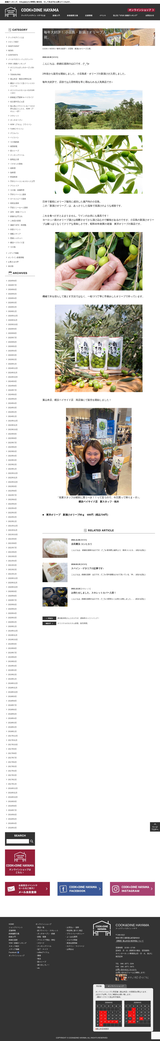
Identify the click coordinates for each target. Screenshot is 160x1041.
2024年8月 (12, 386)
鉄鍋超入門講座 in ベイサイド (22, 97)
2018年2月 (12, 727)
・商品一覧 (40, 927)
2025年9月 (12, 329)
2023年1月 (12, 469)
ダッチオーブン (16, 120)
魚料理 (13, 173)
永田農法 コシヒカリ (81, 544)
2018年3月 (12, 723)
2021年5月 (12, 556)
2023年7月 (12, 443)
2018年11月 (12, 688)
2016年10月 (13, 797)
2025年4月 (12, 351)
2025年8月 (12, 333)
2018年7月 (12, 705)
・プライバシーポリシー (74, 934)
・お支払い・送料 (72, 927)
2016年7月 (12, 810)
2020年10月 (13, 587)
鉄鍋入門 (12, 937)
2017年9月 (12, 749)
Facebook (13, 952)
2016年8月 (12, 806)
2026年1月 (12, 311)
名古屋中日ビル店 (17, 102)
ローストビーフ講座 (18, 199)
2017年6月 (12, 762)
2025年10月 (13, 324)
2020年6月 (12, 605)
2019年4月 (12, 666)
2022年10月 (13, 482)
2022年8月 (12, 491)
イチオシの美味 (16, 164)
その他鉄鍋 (14, 142)
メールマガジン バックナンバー (20, 59)
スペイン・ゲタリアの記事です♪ (87, 568)
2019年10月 (13, 640)
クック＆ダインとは (16, 37)
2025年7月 (12, 338)
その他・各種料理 (17, 190)
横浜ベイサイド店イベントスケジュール (22, 84)
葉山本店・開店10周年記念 (21, 79)
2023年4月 (12, 456)
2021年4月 (12, 561)
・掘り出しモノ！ (43, 965)
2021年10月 (13, 535)
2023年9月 (12, 434)
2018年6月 (12, 710)
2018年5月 (12, 714)
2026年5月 (12, 294)
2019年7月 (12, 653)
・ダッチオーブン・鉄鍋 (45, 934)
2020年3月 (12, 618)
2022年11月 (12, 478)
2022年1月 (12, 521)
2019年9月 (12, 644)
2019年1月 (12, 679)
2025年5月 (12, 346)
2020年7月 (12, 600)
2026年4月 (12, 298)
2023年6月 (12, 447)
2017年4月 (12, 771)
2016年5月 (12, 819)
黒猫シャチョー (16, 238)
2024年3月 (12, 408)
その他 (13, 247)
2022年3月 (12, 513)
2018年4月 (12, 718)
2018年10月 (13, 692)
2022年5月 (12, 504)
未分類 (10, 266)
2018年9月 (12, 696)
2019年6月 (12, 657)
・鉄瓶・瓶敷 (41, 937)
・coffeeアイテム (42, 952)
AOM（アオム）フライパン (21, 124)
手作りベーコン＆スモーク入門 (22, 181)
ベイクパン (14, 138)
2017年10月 (13, 745)
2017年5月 (12, 766)
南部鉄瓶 (13, 146)
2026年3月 (12, 303)
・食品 (38, 959)
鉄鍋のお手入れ (16, 216)
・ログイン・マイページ (74, 946)
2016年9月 (12, 801)
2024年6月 (12, 394)
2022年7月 (12, 495)
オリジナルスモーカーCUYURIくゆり (22, 91)
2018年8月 (12, 701)
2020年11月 (12, 583)
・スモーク (40, 943)
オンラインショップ (16, 955)
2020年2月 (12, 622)
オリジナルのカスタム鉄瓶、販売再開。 (73, 623)
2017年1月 (12, 784)
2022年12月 (13, 473)
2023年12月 (13, 421)
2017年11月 (12, 740)
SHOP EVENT (13, 46)
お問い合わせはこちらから (126, 969)
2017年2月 (12, 780)
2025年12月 (13, 316)
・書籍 (38, 955)
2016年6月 (12, 815)
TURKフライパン (17, 129)
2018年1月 (12, 731)
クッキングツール (17, 155)
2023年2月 (12, 464)
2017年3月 (12, 775)
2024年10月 (13, 377)
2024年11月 (12, 373)
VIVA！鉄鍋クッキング (17, 64)
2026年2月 (12, 307)
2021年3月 (12, 565)
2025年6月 (12, 342)
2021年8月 (12, 543)
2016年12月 (13, 788)
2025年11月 (12, 320)
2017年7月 (12, 758)
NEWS (52, 49)
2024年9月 (12, 381)
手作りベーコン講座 (18, 194)
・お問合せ (69, 949)
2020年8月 (12, 596)
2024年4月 (12, 403)
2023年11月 (12, 425)
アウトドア (14, 186)
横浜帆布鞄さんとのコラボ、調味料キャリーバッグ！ (79, 618)
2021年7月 (12, 548)
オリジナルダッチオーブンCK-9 (22, 69)
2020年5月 (12, 609)
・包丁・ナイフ (42, 949)
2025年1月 (12, 364)
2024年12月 (13, 368)
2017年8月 (12, 753)
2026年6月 (12, 289)
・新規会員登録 (71, 943)
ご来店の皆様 (15, 221)
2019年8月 (12, 648)
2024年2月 (12, 412)
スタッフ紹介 (13, 42)
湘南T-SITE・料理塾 (18, 225)
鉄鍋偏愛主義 (14, 934)
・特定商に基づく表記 (73, 930)
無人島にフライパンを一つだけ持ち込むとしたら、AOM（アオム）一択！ (22, 108)
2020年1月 (12, 626)
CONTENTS (13, 55)
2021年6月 (12, 552)
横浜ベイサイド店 (17, 243)
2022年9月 (12, 486)
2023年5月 (12, 451)
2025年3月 (12, 355)
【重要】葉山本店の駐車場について (130, 941)
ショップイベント (16, 927)
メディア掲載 (13, 253)
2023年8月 (12, 438)
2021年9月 (12, 539)
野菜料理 (13, 177)
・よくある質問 (71, 937)
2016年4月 (12, 823)
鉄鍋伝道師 (13, 940)
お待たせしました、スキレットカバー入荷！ (93, 593)
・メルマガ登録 (71, 940)
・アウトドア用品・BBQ (45, 940)
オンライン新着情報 (16, 257)
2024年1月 (12, 416)
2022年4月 (12, 508)
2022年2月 (12, 517)
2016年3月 (12, 828)
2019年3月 (12, 670)
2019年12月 (13, 631)
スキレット (85, 589)
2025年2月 (12, 359)
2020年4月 (12, 613)
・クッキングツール (43, 946)
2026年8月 (12, 281)
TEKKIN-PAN (15, 75)
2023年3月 (12, 460)
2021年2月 (12, 570)
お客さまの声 (13, 262)
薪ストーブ (14, 151)
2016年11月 (12, 793)
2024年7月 (12, 390)
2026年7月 (12, 285)
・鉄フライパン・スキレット (47, 930)
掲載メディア (15, 234)
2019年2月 (12, 675)
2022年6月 (12, 499)
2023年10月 (13, 429)
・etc (38, 968)
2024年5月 (12, 399)
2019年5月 (12, 661)
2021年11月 (12, 530)
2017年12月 (13, 736)
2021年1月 (12, 574)
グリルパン (14, 133)
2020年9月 (12, 591)
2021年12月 (13, 526)
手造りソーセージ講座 (19, 208)
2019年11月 (12, 635)
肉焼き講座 (14, 203)
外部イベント (15, 229)
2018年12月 (13, 683)
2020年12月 (13, 578)
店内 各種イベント (18, 212)
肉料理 (13, 168)
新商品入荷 (14, 159)
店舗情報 (12, 930)
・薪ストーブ (41, 962)
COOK (45, 49)
